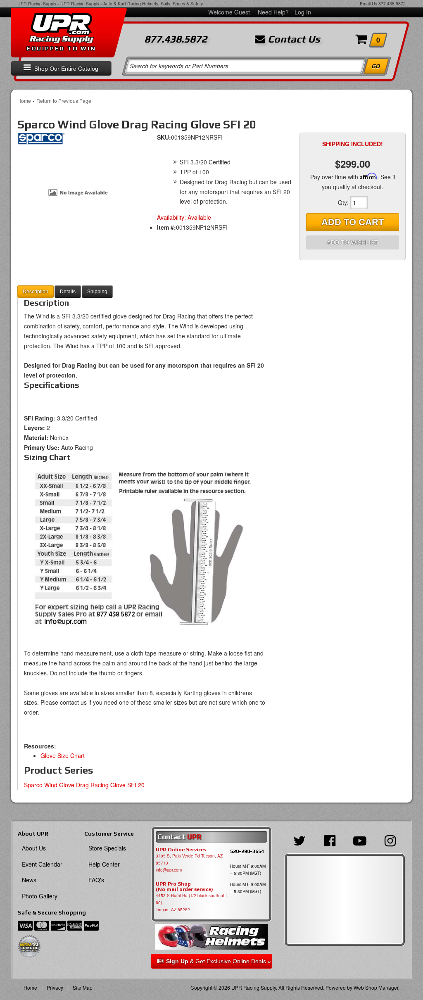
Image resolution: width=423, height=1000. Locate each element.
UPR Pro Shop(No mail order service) (184, 887)
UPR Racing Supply (36, 3)
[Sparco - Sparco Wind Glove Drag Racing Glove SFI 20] (41, 141)
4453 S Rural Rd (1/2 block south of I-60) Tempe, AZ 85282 (192, 902)
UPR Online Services (181, 850)
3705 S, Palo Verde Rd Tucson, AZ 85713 (189, 859)
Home (24, 100)
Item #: (166, 227)
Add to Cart (352, 222)
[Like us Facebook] (329, 840)
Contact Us (292, 39)
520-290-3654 (247, 851)
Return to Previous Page (63, 100)
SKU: (164, 137)
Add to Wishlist (352, 242)
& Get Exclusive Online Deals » (218, 961)
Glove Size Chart (62, 755)
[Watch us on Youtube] (360, 840)
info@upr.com (169, 870)
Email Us (368, 3)
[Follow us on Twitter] (299, 840)
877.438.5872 (392, 3)
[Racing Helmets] (211, 937)
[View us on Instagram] (390, 840)
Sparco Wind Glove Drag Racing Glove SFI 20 (84, 785)
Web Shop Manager (376, 987)
